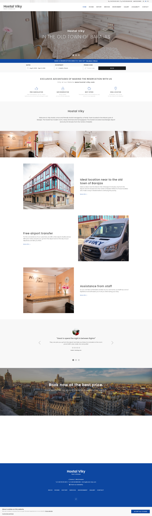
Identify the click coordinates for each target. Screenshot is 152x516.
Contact (100, 490)
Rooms (57, 490)
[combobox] (40, 68)
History (64, 490)
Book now (76, 397)
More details (49, 511)
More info (83, 194)
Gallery (92, 490)
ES (143, 1)
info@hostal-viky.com (89, 482)
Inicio (50, 490)
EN (145, 1)
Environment (83, 490)
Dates (28, 65)
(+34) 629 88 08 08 (127, 1)
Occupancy (59, 65)
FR (147, 1)
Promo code (88, 65)
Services (72, 490)
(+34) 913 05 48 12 (114, 1)
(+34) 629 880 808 (75, 482)
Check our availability (76, 484)
